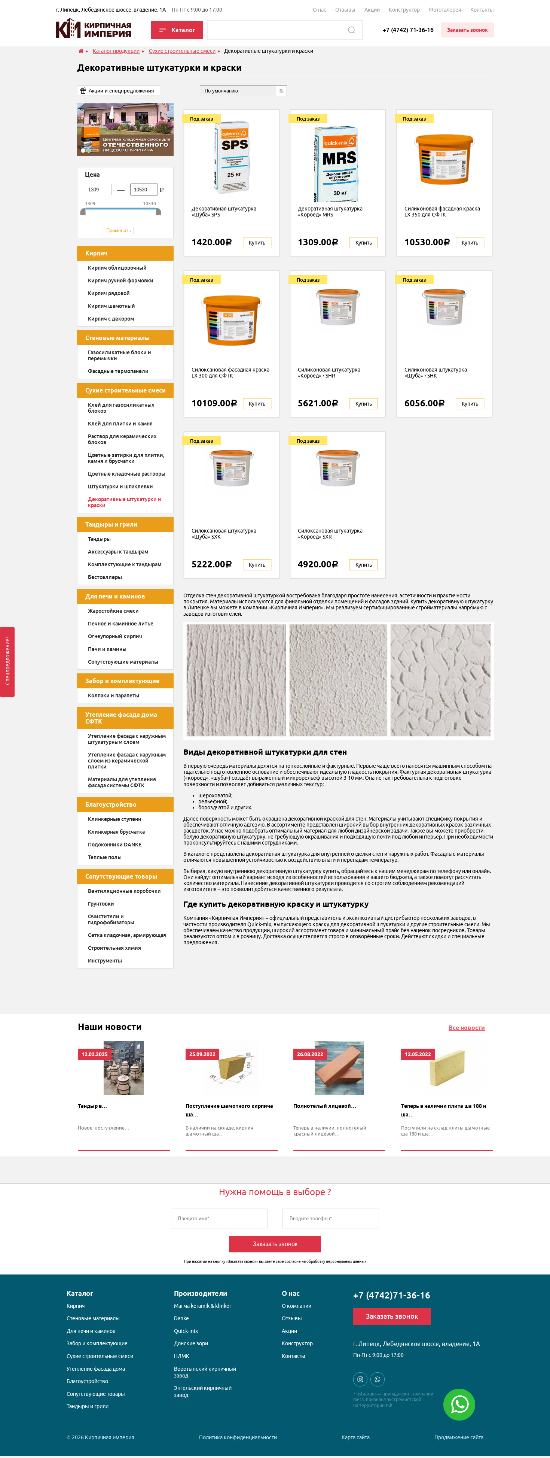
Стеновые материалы (117, 337)
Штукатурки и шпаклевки (120, 486)
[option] (125, 129)
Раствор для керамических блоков (122, 439)
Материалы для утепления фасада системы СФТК (122, 782)
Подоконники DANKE (114, 845)
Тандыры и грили (111, 524)
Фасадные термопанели (118, 371)
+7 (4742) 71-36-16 (408, 30)
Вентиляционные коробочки (124, 891)
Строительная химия (114, 948)
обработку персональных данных (336, 1262)
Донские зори (191, 1343)
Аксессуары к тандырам (118, 552)
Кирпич (96, 253)
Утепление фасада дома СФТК (121, 718)
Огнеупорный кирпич (115, 636)
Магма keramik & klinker (202, 1306)
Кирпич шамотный (111, 306)
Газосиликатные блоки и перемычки (119, 355)
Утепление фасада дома (96, 1369)
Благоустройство (111, 804)
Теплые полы (105, 857)
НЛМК (181, 1356)
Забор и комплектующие (122, 681)
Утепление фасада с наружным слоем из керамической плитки (127, 761)
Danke (181, 1318)
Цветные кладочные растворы (126, 474)
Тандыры (99, 539)
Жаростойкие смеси (113, 611)
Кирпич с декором (111, 319)
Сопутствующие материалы (123, 662)
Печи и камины (107, 649)
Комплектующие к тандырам (124, 564)
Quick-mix (186, 1331)
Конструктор (404, 10)
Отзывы (345, 10)
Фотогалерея (445, 10)
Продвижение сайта (458, 1437)
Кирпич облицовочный (117, 268)
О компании (296, 1306)
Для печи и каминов (115, 596)
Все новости (467, 1027)
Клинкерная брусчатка (116, 832)
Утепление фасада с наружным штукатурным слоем (127, 739)
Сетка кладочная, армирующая (127, 935)
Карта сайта (356, 1437)
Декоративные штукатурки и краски (124, 502)
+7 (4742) (391, 1295)
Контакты (482, 10)
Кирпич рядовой (109, 293)
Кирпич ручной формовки (120, 281)
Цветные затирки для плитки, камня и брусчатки (126, 458)
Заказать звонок (275, 1244)
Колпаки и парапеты (113, 695)
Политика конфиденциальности (238, 1437)
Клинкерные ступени (114, 819)
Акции (372, 10)
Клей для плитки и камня (120, 424)
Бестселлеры (105, 577)
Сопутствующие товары (121, 876)
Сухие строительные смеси (125, 390)
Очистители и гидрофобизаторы (111, 919)
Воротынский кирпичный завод (205, 1372)
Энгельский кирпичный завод (203, 1391)
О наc (319, 10)
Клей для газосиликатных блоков (121, 408)
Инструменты (105, 961)
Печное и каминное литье (120, 624)
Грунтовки (101, 904)
